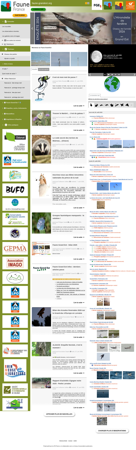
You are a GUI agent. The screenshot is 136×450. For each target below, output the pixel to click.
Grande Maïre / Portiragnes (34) (99, 279)
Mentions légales (63, 440)
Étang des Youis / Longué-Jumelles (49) (101, 340)
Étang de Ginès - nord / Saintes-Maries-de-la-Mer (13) (105, 193)
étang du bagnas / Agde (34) (98, 274)
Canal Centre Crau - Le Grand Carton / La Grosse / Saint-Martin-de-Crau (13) (111, 179)
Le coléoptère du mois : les (68, 284)
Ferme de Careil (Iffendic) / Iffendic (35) (101, 308)
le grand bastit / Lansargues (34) (99, 283)
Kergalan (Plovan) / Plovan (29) (98, 235)
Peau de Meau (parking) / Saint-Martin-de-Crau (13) (104, 216)
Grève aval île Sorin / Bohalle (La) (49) (100, 363)
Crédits (75, 440)
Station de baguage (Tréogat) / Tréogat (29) (102, 255)
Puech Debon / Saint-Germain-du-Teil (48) (101, 322)
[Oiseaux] (91, 105)
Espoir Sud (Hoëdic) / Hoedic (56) (99, 386)
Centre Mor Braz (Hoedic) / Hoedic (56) (101, 382)
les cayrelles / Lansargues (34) (98, 288)
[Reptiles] (106, 105)
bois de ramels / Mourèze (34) (98, 269)
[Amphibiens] (111, 105)
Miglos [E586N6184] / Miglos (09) (99, 170)
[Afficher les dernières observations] (98, 99)
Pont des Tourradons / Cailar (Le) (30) (100, 132)
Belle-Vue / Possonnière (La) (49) (99, 327)
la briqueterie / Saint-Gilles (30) (98, 121)
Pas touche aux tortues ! (63, 286)
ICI (59, 397)
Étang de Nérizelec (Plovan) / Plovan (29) (101, 231)
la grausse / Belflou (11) (96, 116)
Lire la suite (78, 106)
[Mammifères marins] (101, 105)
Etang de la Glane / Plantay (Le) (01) (100, 165)
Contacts (70, 440)
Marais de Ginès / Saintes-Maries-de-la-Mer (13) (103, 211)
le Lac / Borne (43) (95, 137)
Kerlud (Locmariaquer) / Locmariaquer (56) (102, 400)
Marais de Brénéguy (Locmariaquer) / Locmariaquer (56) (106, 414)
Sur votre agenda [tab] (43, 69)
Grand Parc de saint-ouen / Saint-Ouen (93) (102, 155)
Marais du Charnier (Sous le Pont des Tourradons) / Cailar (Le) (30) (108, 127)
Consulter (38, 9)
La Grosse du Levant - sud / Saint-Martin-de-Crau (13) (105, 198)
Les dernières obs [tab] (95, 95)
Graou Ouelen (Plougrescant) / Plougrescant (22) (103, 226)
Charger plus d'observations (112, 431)
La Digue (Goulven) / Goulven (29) (99, 240)
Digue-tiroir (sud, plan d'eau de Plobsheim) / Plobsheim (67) (106, 150)
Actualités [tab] (34, 69)
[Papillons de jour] (122, 105)
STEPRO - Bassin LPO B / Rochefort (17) (101, 221)
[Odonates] (116, 105)
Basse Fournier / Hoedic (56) (98, 368)
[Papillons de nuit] (127, 105)
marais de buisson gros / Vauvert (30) (100, 264)
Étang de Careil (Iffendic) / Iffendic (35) (100, 294)
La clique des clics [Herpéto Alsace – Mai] (68, 288)
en (88, 3)
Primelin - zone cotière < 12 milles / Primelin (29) (103, 245)
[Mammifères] (96, 105)
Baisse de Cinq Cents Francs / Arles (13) (101, 174)
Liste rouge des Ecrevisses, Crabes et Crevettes (69, 282)
